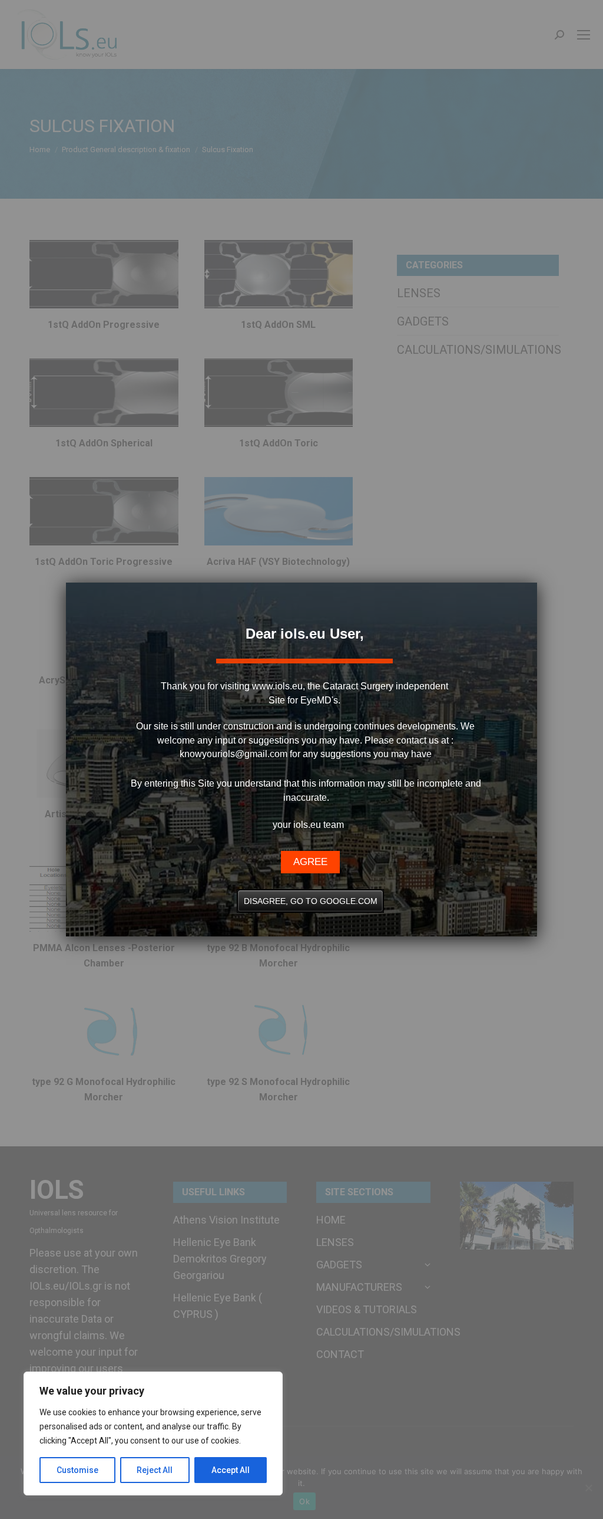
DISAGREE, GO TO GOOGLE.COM (310, 901)
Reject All (155, 1470)
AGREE (310, 861)
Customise (77, 1470)
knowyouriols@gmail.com (233, 754)
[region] (153, 1433)
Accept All (230, 1470)
